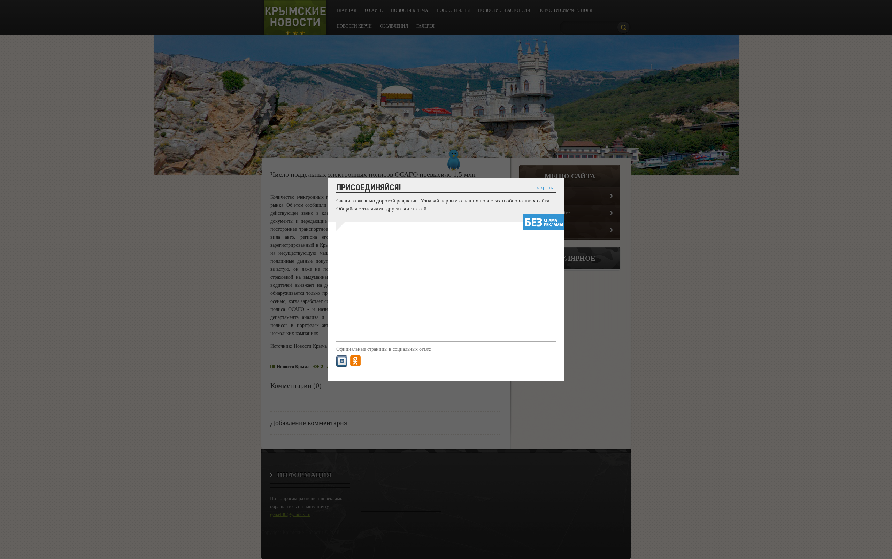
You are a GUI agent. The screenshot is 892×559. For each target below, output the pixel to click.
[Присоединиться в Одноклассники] (355, 361)
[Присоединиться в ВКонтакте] (341, 361)
